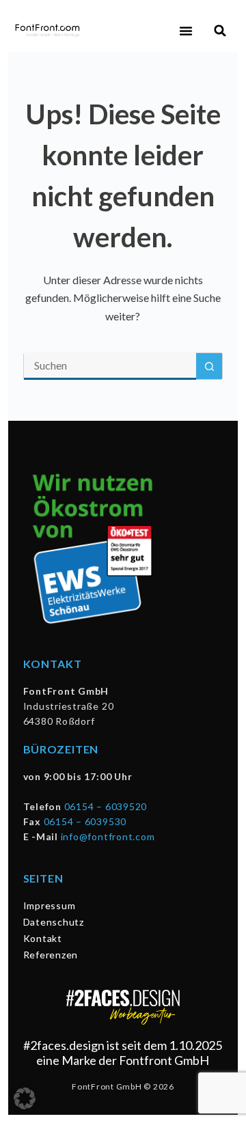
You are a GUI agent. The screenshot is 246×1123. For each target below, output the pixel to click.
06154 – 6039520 (105, 806)
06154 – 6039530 (85, 821)
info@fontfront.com (108, 836)
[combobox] (110, 366)
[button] (186, 30)
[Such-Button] (209, 366)
